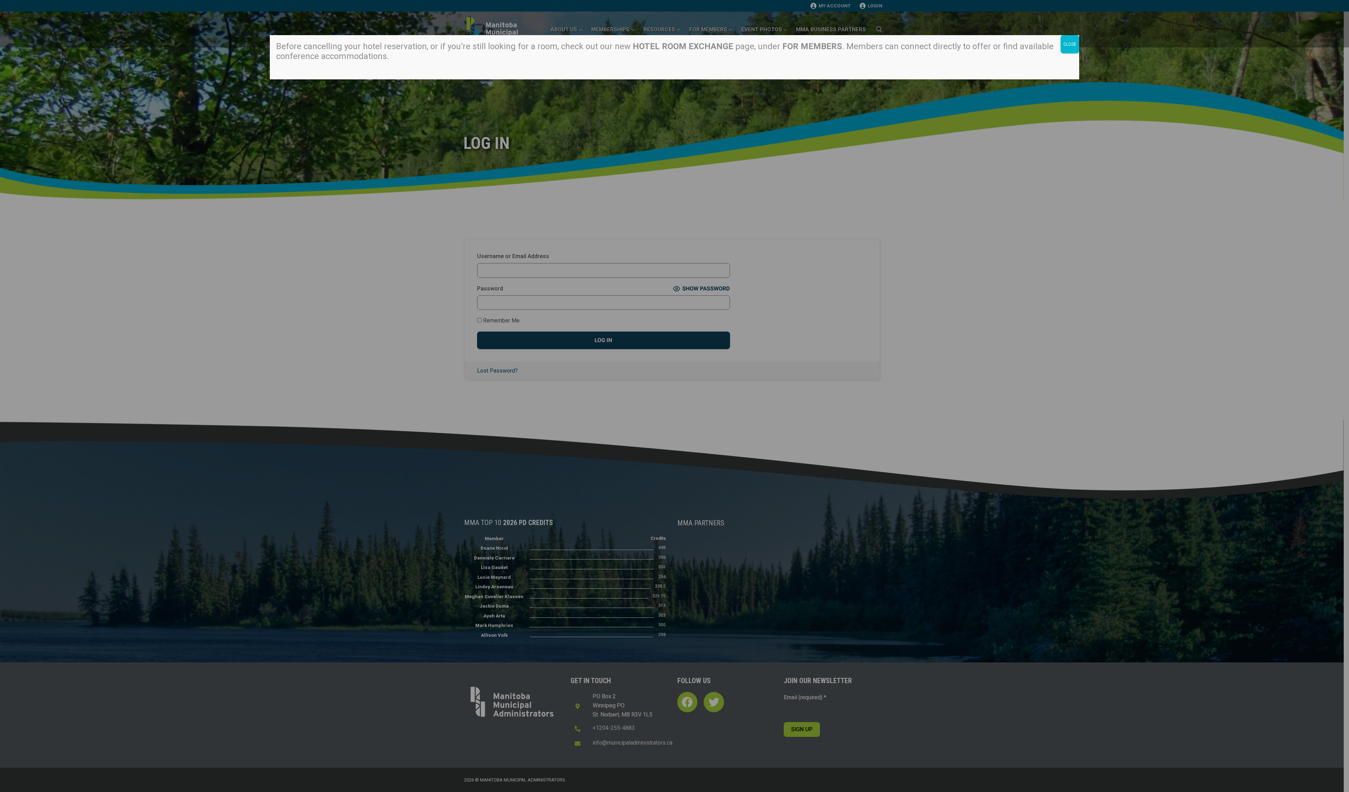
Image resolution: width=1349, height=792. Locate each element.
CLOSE (1069, 44)
